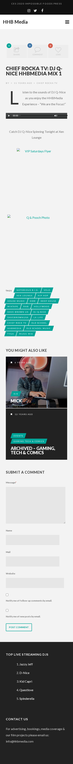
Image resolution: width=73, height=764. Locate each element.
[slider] (62, 116)
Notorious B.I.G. (28, 290)
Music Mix (26, 334)
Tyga (10, 334)
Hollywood (41, 306)
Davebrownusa (18, 317)
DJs (16, 394)
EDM (33, 301)
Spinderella (26, 698)
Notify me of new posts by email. (23, 616)
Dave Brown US (17, 312)
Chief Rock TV (16, 323)
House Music (16, 301)
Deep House (48, 301)
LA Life (38, 317)
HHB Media (15, 22)
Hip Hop (43, 295)
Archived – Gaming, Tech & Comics (33, 450)
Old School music (38, 328)
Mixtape (12, 306)
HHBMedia (14, 328)
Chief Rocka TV (47, 83)
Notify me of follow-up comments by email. (29, 600)
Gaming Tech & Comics (29, 441)
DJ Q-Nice (39, 312)
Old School (39, 323)
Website (10, 573)
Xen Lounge (25, 295)
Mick (16, 401)
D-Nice (24, 673)
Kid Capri (25, 681)
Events (18, 436)
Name (9, 530)
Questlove (26, 690)
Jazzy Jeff (26, 664)
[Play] (9, 115)
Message (11, 482)
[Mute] (55, 115)
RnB (26, 306)
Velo (47, 290)
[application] (36, 115)
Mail (8, 552)
